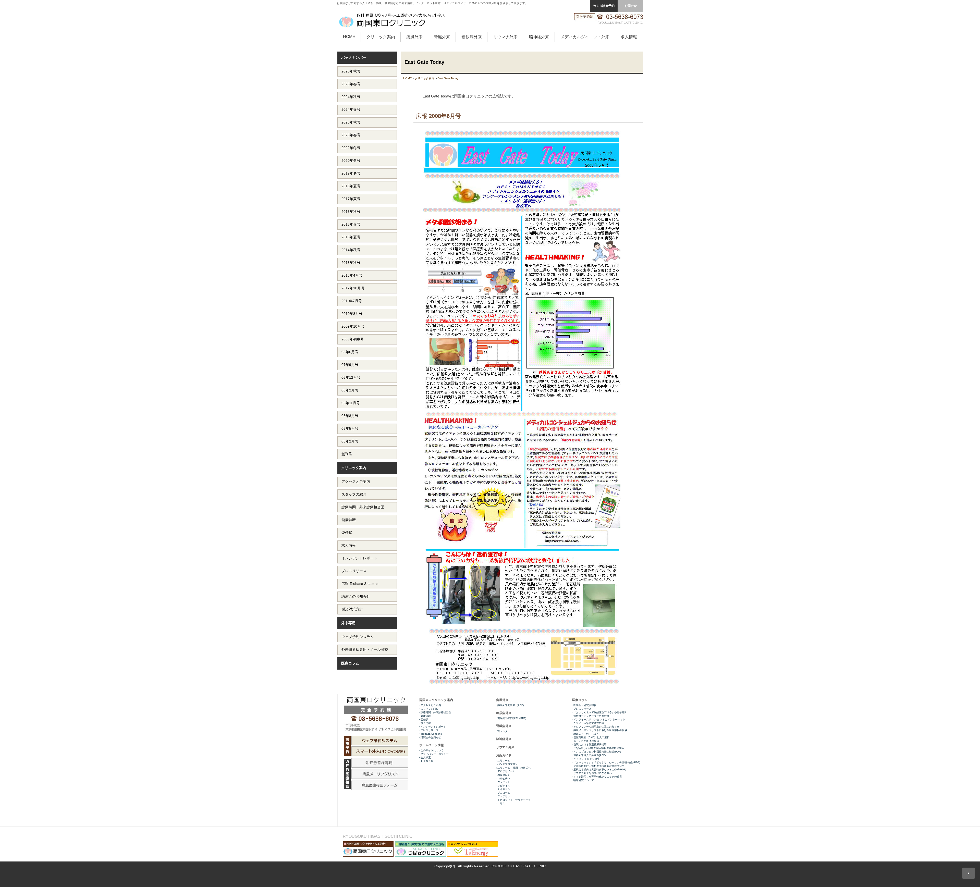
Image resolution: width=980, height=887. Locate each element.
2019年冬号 (350, 173)
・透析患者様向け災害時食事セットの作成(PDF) (598, 769)
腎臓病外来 (503, 726)
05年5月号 (349, 428)
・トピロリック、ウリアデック (513, 799)
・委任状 (423, 719)
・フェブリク (502, 796)
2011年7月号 (351, 301)
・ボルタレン (502, 774)
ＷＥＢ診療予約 (604, 6)
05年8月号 (349, 416)
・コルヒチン (502, 778)
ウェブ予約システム (357, 637)
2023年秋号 (350, 122)
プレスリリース (353, 571)
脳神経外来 (539, 37)
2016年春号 (350, 224)
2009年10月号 (352, 326)
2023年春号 (350, 135)
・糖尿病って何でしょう (585, 733)
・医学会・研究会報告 (583, 705)
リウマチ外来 (505, 37)
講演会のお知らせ (355, 596)
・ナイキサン (502, 789)
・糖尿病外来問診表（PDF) (510, 718)
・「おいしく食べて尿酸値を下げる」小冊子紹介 (599, 712)
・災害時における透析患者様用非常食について (597, 766)
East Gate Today (447, 78)
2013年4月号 (351, 275)
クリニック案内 (380, 37)
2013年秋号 (350, 263)
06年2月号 (349, 390)
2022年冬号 (350, 148)
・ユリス (500, 803)
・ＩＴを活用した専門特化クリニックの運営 (596, 776)
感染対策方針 (352, 609)
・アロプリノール (505, 771)
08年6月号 (349, 352)
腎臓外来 (442, 37)
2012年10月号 (352, 288)
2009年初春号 (352, 339)
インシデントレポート (359, 558)
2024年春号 (350, 109)
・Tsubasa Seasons (430, 733)
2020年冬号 (350, 160)
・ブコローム (502, 792)
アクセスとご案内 (355, 481)
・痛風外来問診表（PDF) (509, 705)
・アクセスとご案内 (429, 705)
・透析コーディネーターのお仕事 (590, 715)
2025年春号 (350, 84)
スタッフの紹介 (353, 494)
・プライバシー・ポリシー (433, 754)
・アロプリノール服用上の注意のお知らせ (595, 726)
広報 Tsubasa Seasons (359, 584)
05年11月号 (350, 403)
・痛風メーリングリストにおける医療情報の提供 (599, 730)
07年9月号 (349, 365)
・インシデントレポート (432, 726)
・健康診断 (424, 715)
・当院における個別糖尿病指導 (589, 744)
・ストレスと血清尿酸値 (585, 741)
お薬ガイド (503, 755)
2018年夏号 (350, 186)
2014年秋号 (350, 250)
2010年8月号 (351, 314)
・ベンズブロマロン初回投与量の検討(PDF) (596, 751)
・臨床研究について (582, 780)
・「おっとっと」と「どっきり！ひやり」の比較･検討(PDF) (605, 762)
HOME (349, 36)
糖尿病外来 (471, 37)
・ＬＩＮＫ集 (425, 761)
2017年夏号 (350, 199)
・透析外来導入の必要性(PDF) (588, 755)
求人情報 (629, 37)
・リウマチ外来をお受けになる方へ (592, 773)
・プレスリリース (581, 708)
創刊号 (346, 454)
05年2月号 (349, 441)
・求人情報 (424, 723)
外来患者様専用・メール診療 (364, 649)
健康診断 (348, 520)
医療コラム (350, 663)
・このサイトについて (431, 750)
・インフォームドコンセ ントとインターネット (598, 719)
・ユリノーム (502, 760)
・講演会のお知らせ (429, 737)
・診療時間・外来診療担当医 (434, 712)
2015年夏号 (350, 237)
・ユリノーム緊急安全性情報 (587, 723)
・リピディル (502, 785)
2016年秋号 (350, 212)
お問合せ (630, 6)
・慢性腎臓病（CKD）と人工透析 (590, 737)
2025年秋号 (350, 71)
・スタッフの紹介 (428, 708)
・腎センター (502, 731)
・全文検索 (424, 757)
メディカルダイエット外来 (584, 37)
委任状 (346, 533)
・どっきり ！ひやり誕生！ (586, 758)
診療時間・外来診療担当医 (362, 507)
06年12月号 (350, 377)
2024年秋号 (350, 97)
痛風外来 (414, 37)
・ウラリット (502, 782)
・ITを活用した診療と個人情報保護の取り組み (597, 748)
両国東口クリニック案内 (436, 700)
